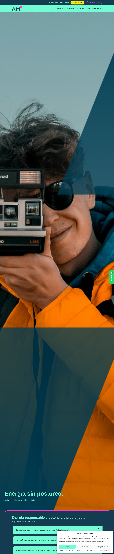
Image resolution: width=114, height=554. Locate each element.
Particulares (61, 8)
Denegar (85, 547)
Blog (88, 8)
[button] (110, 533)
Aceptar (67, 547)
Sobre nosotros (97, 8)
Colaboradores (94, 2)
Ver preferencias (103, 547)
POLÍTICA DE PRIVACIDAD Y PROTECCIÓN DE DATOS (85, 550)
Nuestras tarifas (54, 2)
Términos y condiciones (104, 550)
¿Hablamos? (111, 278)
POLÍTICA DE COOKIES (65, 550)
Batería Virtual (64, 2)
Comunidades (80, 8)
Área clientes (77, 2)
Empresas (70, 8)
